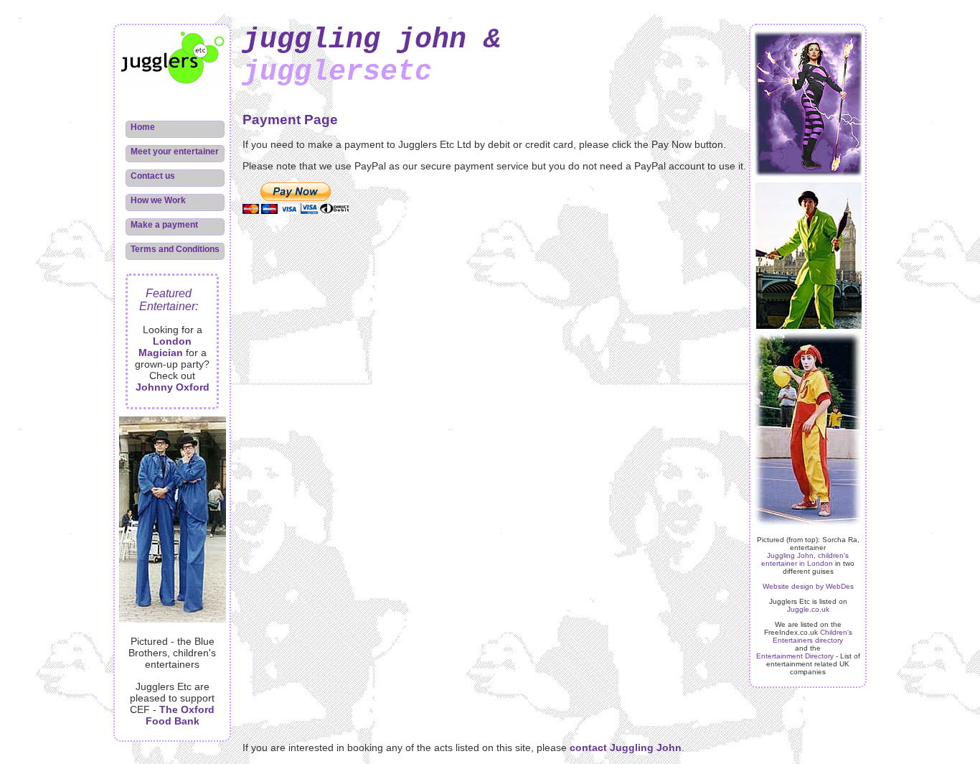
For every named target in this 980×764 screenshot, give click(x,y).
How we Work (158, 200)
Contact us (153, 176)
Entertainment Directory (795, 656)
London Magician (165, 346)
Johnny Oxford (172, 387)
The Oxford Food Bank (180, 715)
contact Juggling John (626, 747)
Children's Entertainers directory (812, 636)
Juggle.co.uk (808, 609)
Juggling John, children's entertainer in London (805, 559)
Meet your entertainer (175, 151)
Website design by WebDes (808, 586)
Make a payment (164, 224)
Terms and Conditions (175, 249)
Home (143, 127)
